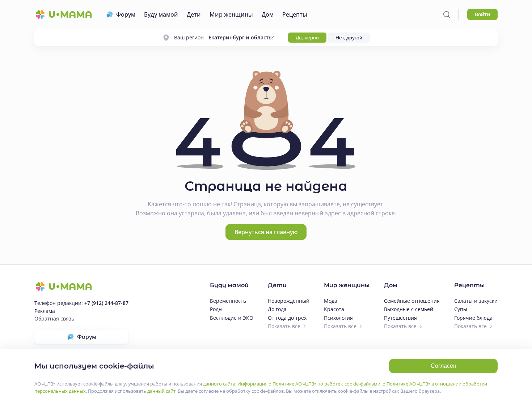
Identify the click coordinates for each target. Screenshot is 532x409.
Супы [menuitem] (460, 309)
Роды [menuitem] (216, 309)
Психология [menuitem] (338, 317)
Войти (482, 14)
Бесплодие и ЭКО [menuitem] (231, 317)
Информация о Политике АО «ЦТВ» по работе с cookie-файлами (308, 383)
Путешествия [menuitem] (400, 317)
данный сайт (161, 391)
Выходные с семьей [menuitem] (408, 309)
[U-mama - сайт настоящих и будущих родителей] (63, 14)
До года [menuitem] (277, 309)
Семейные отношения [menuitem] (412, 300)
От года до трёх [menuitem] (287, 317)
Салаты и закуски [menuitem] (476, 300)
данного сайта (219, 383)
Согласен (443, 366)
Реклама (44, 310)
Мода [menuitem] (330, 300)
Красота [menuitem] (334, 309)
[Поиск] (446, 14)
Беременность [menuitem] (228, 300)
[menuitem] (121, 14)
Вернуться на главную (266, 232)
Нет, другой (348, 37)
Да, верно (307, 37)
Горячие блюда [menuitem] (473, 317)
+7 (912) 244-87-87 (106, 303)
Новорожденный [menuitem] (288, 300)
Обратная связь (54, 318)
